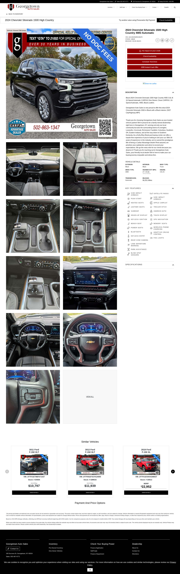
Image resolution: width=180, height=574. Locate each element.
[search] (175, 7)
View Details (34, 492)
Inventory (53, 544)
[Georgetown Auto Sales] (24, 7)
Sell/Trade (94, 551)
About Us (135, 548)
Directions (135, 554)
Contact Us (14, 549)
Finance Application (97, 548)
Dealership (137, 544)
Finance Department (97, 554)
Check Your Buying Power (102, 544)
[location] (131, 1)
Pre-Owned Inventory (56, 548)
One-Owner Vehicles (55, 551)
